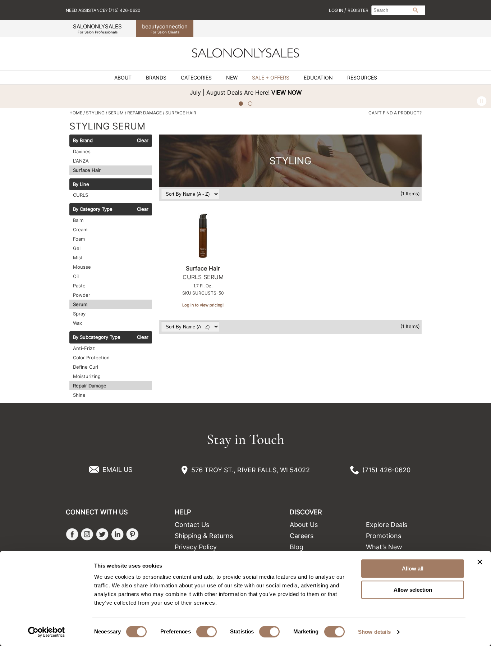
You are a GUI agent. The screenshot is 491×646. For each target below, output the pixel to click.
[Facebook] (72, 534)
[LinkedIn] (117, 534)
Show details (374, 632)
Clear (142, 140)
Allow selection (413, 590)
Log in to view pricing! (203, 305)
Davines (82, 151)
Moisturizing (87, 376)
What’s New (384, 547)
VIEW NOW (286, 92)
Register (358, 10)
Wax (77, 323)
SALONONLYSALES (97, 28)
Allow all (412, 568)
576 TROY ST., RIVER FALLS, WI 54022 (250, 470)
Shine (79, 395)
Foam (79, 239)
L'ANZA (81, 161)
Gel (77, 248)
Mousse (82, 267)
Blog (296, 547)
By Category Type (93, 209)
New (232, 78)
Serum (80, 304)
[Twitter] (102, 534)
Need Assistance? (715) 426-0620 (103, 10)
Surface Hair (87, 170)
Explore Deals (386, 524)
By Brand (83, 140)
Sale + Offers (270, 78)
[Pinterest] (132, 534)
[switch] (206, 631)
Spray (79, 314)
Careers (301, 536)
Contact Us (192, 524)
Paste (79, 285)
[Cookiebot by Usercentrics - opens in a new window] (46, 632)
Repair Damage (89, 385)
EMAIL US (117, 469)
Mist (78, 257)
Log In (336, 10)
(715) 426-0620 (386, 470)
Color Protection (91, 357)
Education (318, 78)
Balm (78, 220)
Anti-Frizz (84, 348)
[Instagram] (87, 534)
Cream (80, 229)
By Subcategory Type (96, 337)
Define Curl (85, 367)
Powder (81, 295)
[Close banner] (479, 561)
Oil (76, 276)
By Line (81, 184)
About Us (304, 524)
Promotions (383, 536)
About (123, 78)
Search (415, 10)
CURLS (80, 195)
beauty (165, 28)
